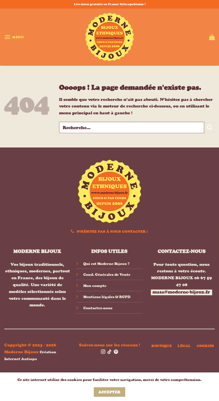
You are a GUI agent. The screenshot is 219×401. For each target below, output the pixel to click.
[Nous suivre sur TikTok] (109, 352)
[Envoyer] (209, 127)
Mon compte (94, 286)
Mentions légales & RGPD (106, 297)
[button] (14, 37)
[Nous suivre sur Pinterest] (116, 352)
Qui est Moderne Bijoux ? (106, 264)
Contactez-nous (97, 308)
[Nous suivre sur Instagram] (103, 352)
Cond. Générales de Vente (106, 274)
